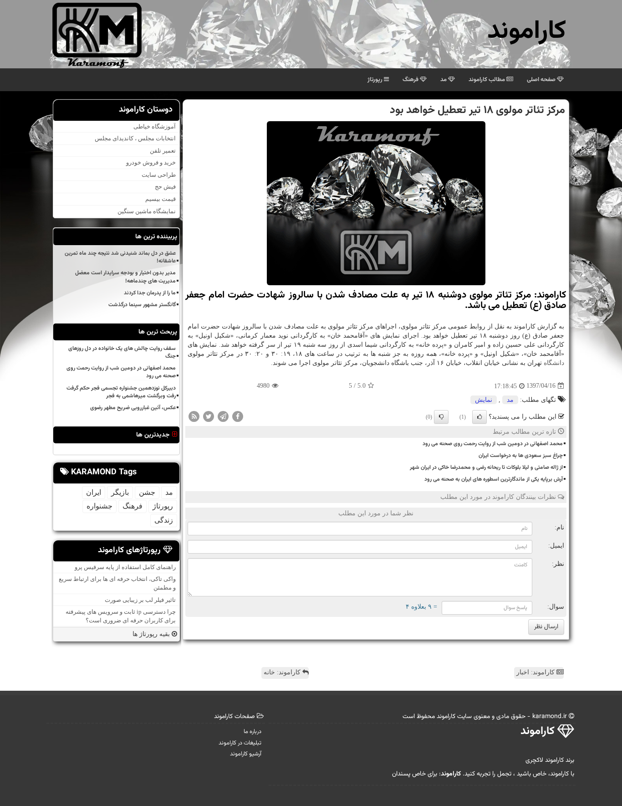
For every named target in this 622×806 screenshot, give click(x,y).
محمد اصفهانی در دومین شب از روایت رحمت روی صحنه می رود (493, 444)
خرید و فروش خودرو (151, 162)
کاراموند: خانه (283, 672)
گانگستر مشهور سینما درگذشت (142, 305)
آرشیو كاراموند (245, 754)
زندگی (163, 520)
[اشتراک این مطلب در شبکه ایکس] (208, 415)
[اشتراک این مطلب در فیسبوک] (237, 415)
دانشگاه (554, 362)
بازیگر (120, 492)
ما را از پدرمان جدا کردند (150, 293)
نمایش (483, 399)
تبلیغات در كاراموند (240, 743)
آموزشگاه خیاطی (154, 126)
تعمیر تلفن (163, 150)
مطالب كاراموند (487, 79)
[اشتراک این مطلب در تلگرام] (223, 415)
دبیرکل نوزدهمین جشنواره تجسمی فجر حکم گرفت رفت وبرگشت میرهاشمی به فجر (121, 392)
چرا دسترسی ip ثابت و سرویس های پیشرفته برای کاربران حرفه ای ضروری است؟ (121, 616)
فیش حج (165, 187)
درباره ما (252, 731)
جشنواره (99, 506)
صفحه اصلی (542, 79)
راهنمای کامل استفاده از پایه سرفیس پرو (125, 567)
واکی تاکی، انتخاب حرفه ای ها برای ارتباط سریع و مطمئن (117, 583)
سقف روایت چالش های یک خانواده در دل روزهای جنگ (122, 352)
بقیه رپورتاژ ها (152, 634)
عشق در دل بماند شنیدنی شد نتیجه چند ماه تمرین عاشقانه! (120, 257)
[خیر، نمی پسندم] (441, 417)
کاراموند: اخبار (536, 672)
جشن (147, 492)
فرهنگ (411, 79)
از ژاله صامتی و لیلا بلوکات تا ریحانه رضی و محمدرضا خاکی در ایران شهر (486, 467)
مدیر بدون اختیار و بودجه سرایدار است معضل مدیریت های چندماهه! (125, 277)
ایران (93, 492)
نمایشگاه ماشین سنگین (146, 211)
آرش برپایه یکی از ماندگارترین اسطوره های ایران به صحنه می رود (493, 479)
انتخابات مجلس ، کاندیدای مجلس (135, 138)
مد (444, 79)
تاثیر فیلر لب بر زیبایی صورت (140, 599)
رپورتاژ (375, 79)
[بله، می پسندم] (479, 417)
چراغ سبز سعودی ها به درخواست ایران (521, 456)
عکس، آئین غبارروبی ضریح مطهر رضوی (133, 408)
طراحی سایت (159, 174)
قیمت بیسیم (160, 198)
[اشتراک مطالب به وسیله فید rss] (194, 415)
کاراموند (526, 31)
